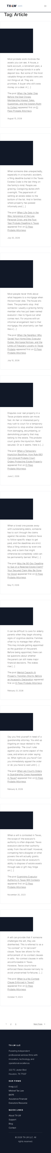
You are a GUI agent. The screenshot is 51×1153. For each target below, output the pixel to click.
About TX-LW (15, 1115)
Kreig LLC (13, 1086)
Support (12, 1119)
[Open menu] (45, 6)
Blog (11, 1123)
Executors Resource (18, 1103)
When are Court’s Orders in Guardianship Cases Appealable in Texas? (24, 774)
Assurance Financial (18, 1099)
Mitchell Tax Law (16, 1090)
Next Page (39, 1024)
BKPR (11, 1094)
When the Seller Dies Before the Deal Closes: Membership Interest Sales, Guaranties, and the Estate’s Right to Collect (24, 100)
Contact (12, 1127)
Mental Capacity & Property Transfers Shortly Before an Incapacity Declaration (24, 676)
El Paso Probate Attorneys (28, 683)
